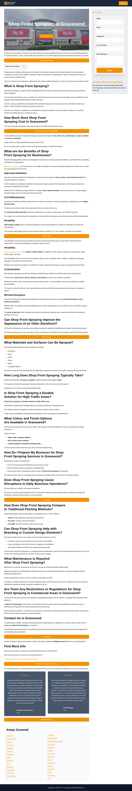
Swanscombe (26, 659)
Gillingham (10, 754)
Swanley (9, 751)
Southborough (52, 738)
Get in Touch (46, 337)
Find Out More (46, 236)
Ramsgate (51, 769)
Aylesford (9, 760)
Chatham (9, 748)
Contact (123, 3)
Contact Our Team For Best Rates (47, 131)
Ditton (8, 757)
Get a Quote (45, 36)
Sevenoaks (10, 770)
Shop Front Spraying (13, 166)
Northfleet (7, 659)
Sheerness (10, 773)
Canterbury (51, 753)
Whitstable (51, 747)
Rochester (10, 745)
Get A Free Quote (46, 719)
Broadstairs (51, 775)
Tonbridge (50, 735)
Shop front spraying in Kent (13, 252)
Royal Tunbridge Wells (55, 741)
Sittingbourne (11, 776)
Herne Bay (51, 757)
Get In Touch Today (46, 60)
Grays (19, 659)
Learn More (46, 500)
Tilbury (14, 659)
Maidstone (10, 767)
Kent (8, 764)
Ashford (50, 750)
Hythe (49, 760)
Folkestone (51, 763)
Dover (49, 772)
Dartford (34, 659)
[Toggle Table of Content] (23, 66)
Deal (49, 778)
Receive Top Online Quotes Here (46, 664)
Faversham (51, 744)
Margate (50, 766)
